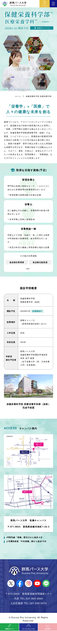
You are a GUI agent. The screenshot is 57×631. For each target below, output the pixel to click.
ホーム (18, 96)
